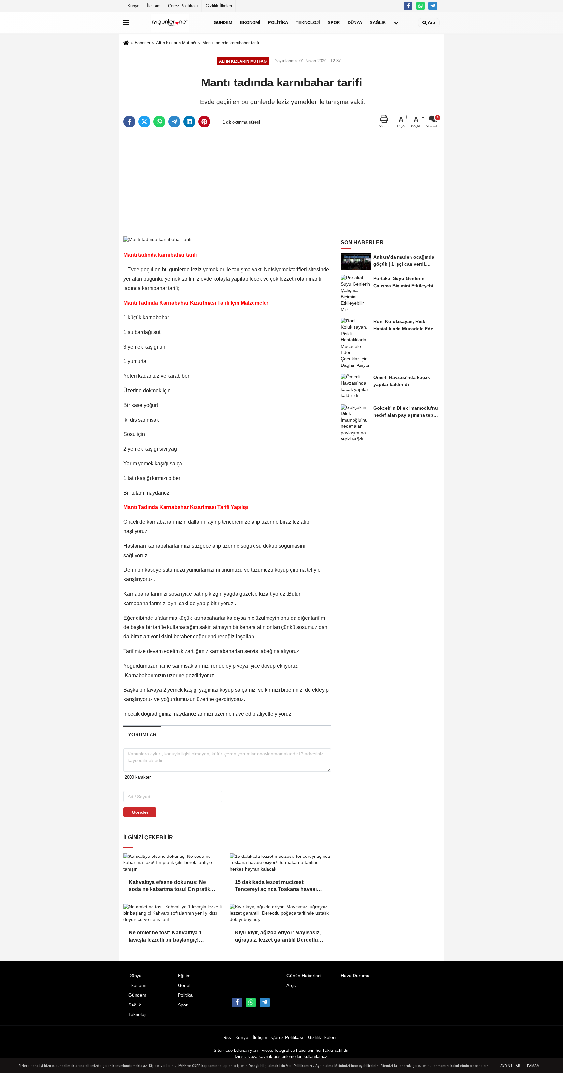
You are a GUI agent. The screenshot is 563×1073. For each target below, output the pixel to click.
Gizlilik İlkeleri (219, 5)
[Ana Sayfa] (126, 43)
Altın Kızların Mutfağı (176, 42)
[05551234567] (420, 6)
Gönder (140, 812)
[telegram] (174, 121)
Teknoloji (308, 22)
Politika (278, 22)
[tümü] (396, 22)
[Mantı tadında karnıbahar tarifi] (157, 239)
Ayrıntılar (510, 1066)
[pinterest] (204, 121)
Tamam (533, 1066)
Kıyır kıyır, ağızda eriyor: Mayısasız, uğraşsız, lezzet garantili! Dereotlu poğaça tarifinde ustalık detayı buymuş (278, 937)
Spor (334, 22)
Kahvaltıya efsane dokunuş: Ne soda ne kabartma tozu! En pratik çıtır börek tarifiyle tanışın (169, 886)
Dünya (355, 22)
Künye (133, 5)
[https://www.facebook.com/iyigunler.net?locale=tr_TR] (408, 6)
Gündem (223, 22)
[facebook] (129, 121)
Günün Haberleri (303, 975)
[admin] (432, 6)
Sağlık (378, 22)
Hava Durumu (355, 975)
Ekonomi (250, 22)
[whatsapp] (159, 121)
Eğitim (184, 975)
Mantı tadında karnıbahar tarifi (230, 42)
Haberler (142, 42)
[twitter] (144, 121)
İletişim (154, 5)
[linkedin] (189, 121)
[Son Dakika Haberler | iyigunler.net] (170, 22)
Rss (227, 1037)
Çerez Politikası (183, 5)
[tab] (142, 734)
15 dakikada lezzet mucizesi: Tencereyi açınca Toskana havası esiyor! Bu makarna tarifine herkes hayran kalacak (277, 886)
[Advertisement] (281, 179)
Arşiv (291, 985)
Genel (184, 985)
